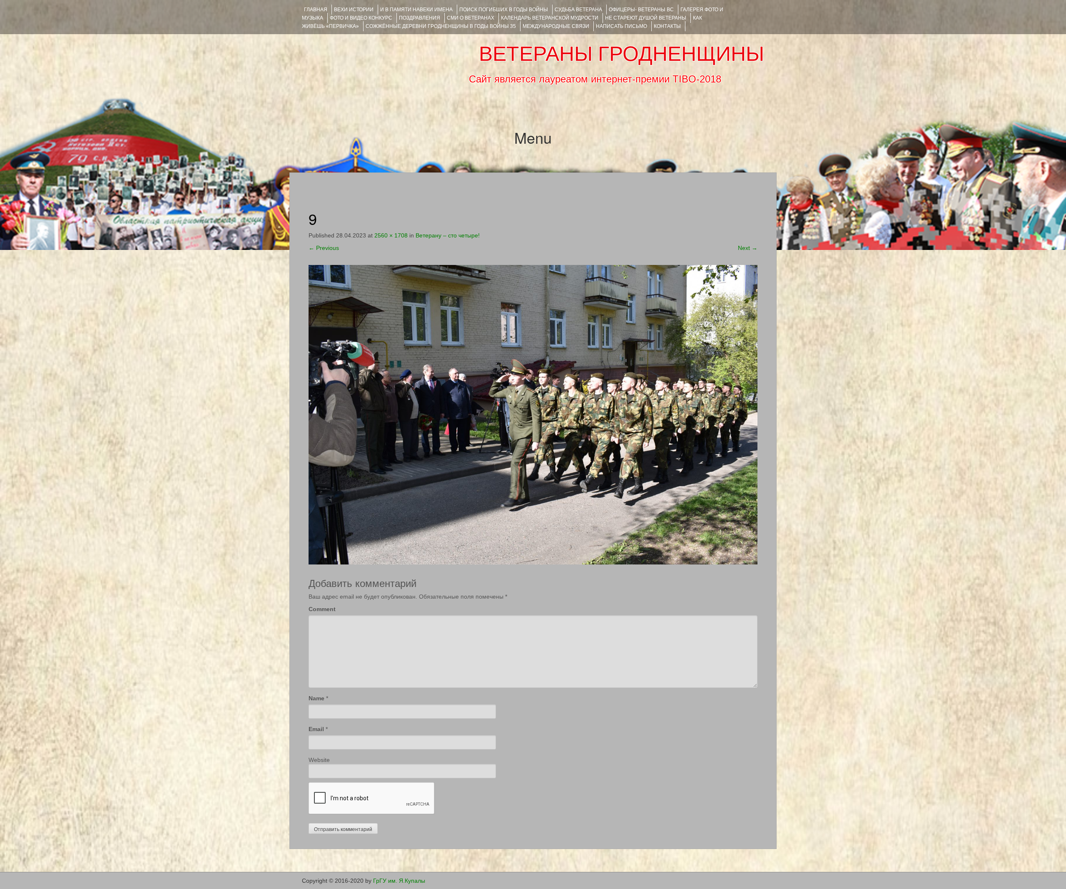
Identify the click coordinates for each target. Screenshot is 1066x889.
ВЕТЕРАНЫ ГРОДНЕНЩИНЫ (621, 54)
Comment (322, 609)
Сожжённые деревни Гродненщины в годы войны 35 (441, 26)
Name (316, 698)
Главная (315, 9)
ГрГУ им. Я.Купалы (399, 880)
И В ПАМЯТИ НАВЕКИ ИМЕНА (416, 9)
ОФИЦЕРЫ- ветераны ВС (641, 9)
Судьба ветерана (578, 9)
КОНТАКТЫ (667, 26)
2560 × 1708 (391, 235)
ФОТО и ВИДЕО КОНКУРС (361, 18)
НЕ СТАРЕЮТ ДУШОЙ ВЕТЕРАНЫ (645, 18)
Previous (324, 248)
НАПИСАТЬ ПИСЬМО (621, 26)
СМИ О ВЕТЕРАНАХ (470, 18)
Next (747, 248)
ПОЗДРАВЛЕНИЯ (419, 18)
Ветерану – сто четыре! (448, 235)
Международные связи (556, 26)
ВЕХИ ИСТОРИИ (354, 9)
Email (316, 729)
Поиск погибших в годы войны (503, 9)
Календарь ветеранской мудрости (549, 18)
